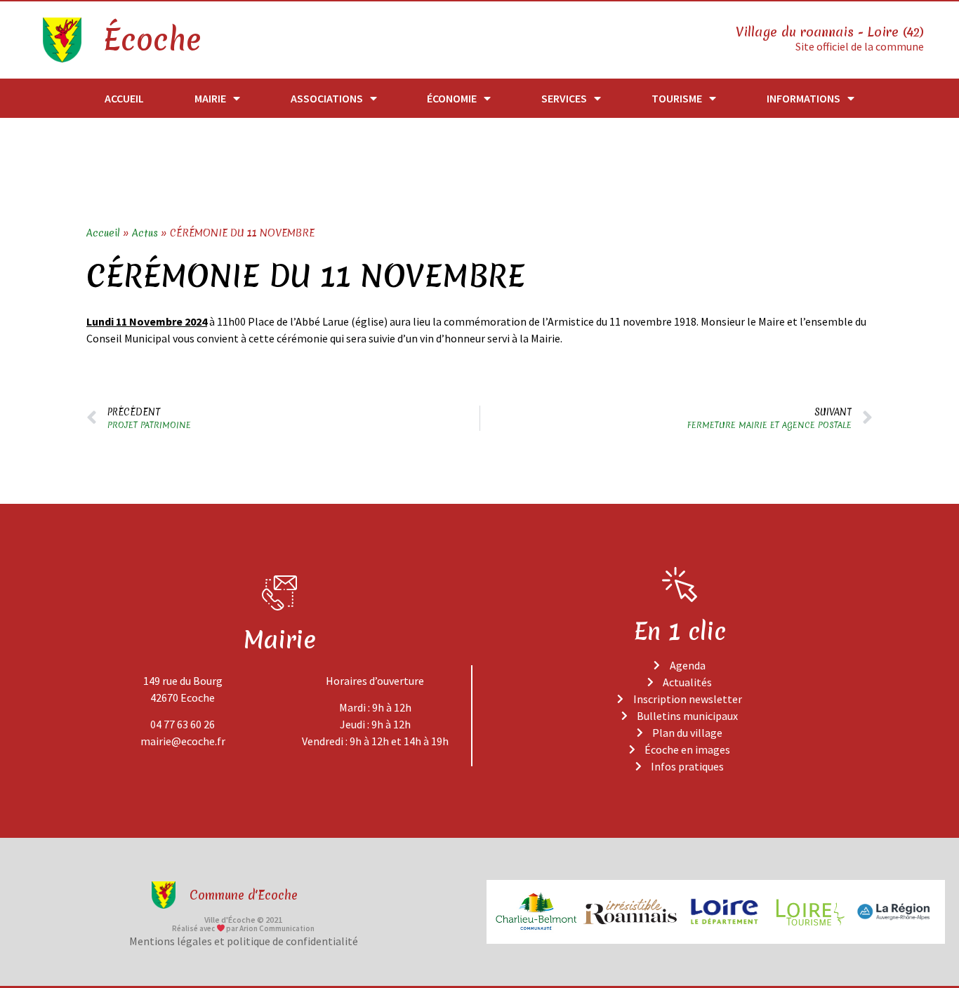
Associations (327, 98)
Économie (452, 98)
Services (564, 98)
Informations (803, 98)
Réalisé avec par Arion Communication (243, 928)
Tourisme (677, 98)
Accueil (124, 98)
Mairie (210, 98)
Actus (145, 233)
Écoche (151, 40)
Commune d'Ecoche (244, 895)
